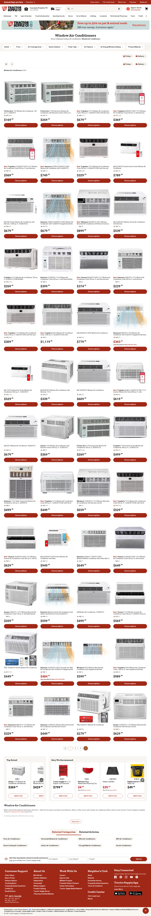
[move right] (41, 780)
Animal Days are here (13, 2)
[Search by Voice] (119, 9)
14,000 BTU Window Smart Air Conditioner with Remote (129, 223)
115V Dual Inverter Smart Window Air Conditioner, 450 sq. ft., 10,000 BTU (18, 391)
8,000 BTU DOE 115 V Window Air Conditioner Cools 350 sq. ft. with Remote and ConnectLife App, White (93, 278)
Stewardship (38, 880)
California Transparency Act (56, 909)
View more (75, 822)
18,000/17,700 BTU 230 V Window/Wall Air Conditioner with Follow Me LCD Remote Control (93, 557)
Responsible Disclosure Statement (97, 909)
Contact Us (9, 888)
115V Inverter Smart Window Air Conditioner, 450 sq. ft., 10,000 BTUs (128, 446)
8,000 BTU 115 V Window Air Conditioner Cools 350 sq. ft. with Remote (19, 725)
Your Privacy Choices (21, 909)
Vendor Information (67, 886)
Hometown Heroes (94, 880)
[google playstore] (135, 893)
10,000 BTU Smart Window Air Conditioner (20, 668)
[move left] (9, 780)
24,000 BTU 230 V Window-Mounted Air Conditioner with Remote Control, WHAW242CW (93, 223)
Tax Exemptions (10, 883)
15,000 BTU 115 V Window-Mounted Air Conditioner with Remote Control (93, 502)
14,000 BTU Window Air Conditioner (90, 390)
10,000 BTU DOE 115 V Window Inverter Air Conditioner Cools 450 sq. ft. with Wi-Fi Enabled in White (20, 557)
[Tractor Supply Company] (12, 8)
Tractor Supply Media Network (71, 888)
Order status (94, 2)
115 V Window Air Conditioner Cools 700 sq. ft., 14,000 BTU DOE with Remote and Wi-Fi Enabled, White (93, 112)
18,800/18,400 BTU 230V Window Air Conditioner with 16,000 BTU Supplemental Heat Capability (57, 223)
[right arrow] (147, 47)
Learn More (118, 889)
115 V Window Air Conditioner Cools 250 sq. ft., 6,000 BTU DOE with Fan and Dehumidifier (20, 334)
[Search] (69, 9)
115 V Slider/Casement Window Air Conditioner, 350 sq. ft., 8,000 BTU (20, 502)
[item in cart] (146, 9)
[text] (91, 39)
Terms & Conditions (95, 886)
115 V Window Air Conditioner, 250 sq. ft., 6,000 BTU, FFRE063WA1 (21, 278)
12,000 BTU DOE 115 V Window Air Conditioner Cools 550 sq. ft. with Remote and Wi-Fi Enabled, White (20, 167)
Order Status (9, 875)
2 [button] (75, 748)
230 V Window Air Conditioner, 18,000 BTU (19, 446)
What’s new (122, 2)
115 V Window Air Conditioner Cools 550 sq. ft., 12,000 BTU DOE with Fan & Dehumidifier (129, 502)
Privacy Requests (80, 911)
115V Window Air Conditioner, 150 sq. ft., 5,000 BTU (20, 112)
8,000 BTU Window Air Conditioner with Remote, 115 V (55, 391)
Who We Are (37, 875)
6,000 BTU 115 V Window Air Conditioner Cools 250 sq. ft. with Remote (128, 278)
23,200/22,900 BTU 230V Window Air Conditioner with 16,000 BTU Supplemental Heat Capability (54, 167)
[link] (53, 39)
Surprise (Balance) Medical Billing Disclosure (123, 909)
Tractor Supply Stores (41, 891)
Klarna (90, 899)
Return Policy (10, 878)
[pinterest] (120, 877)
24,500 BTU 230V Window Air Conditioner (92, 333)
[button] (34, 2)
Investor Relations (40, 878)
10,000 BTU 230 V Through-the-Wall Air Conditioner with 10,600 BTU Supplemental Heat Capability (56, 668)
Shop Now (29, 2)
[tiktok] (136, 877)
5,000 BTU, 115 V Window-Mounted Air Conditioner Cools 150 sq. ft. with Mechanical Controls (20, 613)
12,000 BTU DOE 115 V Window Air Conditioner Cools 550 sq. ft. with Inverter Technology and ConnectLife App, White (129, 557)
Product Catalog (39, 888)
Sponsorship (64, 878)
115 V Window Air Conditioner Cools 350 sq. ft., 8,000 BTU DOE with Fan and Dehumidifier (93, 167)
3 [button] (80, 748)
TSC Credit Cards (109, 2)
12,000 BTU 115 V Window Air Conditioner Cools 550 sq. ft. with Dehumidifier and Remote (56, 278)
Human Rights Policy (28, 911)
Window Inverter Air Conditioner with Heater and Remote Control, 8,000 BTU (56, 613)
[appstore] (120, 893)
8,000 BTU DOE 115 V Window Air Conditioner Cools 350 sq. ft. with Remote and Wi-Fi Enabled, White (129, 112)
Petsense (133, 2)
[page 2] (85, 748)
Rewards (91, 878)
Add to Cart (18, 796)
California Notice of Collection (63, 911)
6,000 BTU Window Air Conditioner (90, 725)
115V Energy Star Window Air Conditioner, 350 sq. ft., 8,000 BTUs (91, 446)
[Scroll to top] (146, 911)
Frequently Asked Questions (15, 886)
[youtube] (131, 877)
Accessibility (80, 909)
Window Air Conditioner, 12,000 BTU (90, 612)
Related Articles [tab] (89, 831)
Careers (63, 875)
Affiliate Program (66, 880)
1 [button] (70, 748)
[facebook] (115, 877)
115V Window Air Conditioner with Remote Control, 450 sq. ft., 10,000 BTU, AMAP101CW (54, 446)
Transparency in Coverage (12, 911)
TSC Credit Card (94, 896)
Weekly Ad (143, 2)
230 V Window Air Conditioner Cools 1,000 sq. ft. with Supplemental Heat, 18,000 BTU (129, 668)
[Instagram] (126, 877)
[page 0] (65, 748)
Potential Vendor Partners (69, 883)
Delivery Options (11, 880)
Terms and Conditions (39, 909)
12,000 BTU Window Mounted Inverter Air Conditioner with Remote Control (57, 725)
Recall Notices (10, 891)
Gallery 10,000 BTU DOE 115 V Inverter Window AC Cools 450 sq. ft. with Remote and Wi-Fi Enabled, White (129, 391)
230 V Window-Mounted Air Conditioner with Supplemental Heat (90, 668)
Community (37, 883)
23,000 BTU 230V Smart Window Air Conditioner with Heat (54, 557)
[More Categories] (146, 16)
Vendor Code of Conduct (44, 911)
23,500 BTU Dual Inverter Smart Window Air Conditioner (129, 167)
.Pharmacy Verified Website (43, 894)
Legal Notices (70, 909)
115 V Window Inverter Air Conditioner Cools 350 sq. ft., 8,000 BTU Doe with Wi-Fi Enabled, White (130, 613)
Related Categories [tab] (64, 831)
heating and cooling (17, 812)
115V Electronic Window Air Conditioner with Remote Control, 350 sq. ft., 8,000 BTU (55, 112)
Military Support (39, 886)
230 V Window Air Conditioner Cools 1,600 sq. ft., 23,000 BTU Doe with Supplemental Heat (56, 334)
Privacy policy (8, 909)
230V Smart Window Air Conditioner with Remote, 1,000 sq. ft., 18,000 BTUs (19, 223)
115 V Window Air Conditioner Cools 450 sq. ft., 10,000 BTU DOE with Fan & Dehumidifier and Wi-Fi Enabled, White (56, 502)
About (90, 875)
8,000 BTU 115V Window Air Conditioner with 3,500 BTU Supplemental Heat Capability (129, 334)
